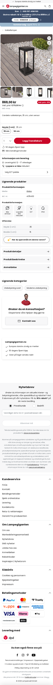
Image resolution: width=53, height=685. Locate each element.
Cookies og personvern (13, 575)
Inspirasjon (7, 561)
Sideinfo (7, 570)
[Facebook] (19, 655)
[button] (6, 92)
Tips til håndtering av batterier (37, 664)
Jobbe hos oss (9, 548)
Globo (29, 191)
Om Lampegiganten (15, 524)
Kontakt (6, 489)
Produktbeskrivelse (14, 259)
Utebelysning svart (12, 288)
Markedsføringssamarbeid (15, 534)
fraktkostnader (30, 677)
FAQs (4, 484)
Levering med (11, 630)
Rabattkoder (8, 556)
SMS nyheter (8, 543)
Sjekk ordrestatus (11, 498)
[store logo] (18, 6)
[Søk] (45, 6)
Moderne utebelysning (37, 288)
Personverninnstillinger (14, 660)
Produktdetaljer (12, 251)
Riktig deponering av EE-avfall (27, 668)
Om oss (6, 530)
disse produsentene (31, 433)
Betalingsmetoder (11, 493)
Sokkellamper (11, 30)
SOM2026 (25, 20)
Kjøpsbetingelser (10, 579)
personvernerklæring (37, 467)
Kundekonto (8, 507)
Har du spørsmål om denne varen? (29, 239)
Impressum (8, 584)
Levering (6, 502)
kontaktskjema (33, 465)
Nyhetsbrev (8, 539)
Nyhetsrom (20, 561)
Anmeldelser (8, 552)
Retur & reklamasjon (12, 511)
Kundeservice (11, 479)
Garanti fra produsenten (14, 516)
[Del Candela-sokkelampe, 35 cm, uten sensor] (49, 43)
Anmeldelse (10, 267)
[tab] (26, 497)
